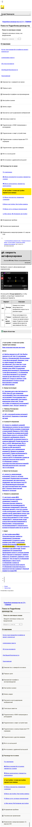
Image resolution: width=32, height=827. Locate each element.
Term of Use (7, 588)
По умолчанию (7, 172)
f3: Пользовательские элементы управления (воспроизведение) (12, 503)
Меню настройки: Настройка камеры (15, 204)
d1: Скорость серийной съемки (12, 425)
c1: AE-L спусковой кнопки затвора (14, 414)
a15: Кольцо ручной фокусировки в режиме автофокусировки (13, 382)
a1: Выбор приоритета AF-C (11, 354)
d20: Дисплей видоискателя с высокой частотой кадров (15, 465)
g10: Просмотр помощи (12, 554)
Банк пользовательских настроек (13, 347)
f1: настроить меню (9, 497)
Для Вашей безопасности (9, 70)
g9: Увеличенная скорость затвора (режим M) (15, 552)
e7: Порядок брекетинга (12, 488)
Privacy (6, 586)
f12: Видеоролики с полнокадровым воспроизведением (14, 523)
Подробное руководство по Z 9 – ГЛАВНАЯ (16, 22)
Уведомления (5, 76)
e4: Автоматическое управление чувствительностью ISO (14, 482)
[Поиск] (19, 39)
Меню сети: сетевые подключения (15, 209)
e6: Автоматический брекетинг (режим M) (14, 486)
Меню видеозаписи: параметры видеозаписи (14, 185)
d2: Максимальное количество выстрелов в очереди (16, 427)
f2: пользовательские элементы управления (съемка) (12, 499)
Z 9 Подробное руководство (13, 240)
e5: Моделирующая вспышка (13, 484)
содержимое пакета (7, 57)
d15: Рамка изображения (16, 453)
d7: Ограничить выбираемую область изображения (15, 437)
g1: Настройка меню (10, 534)
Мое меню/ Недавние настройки (15, 214)
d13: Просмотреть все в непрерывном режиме (13, 449)
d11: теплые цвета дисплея (14, 445)
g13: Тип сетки (11, 558)
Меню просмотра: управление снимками (13, 198)
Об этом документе (7, 64)
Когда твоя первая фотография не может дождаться (14, 50)
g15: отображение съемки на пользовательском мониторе (12, 563)
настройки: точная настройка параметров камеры (13, 191)
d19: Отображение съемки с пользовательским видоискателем (14, 461)
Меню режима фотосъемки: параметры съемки (17, 178)
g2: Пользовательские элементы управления (12, 536)
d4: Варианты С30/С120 (18, 431)
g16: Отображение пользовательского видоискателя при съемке (13, 567)
